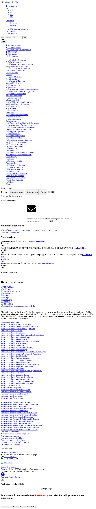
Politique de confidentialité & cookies (15, 442)
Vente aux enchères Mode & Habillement (16, 362)
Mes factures (12, 54)
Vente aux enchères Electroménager (14, 350)
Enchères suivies (14, 48)
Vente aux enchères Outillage (11, 331)
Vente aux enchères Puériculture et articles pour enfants (21, 371)
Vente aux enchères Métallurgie (12, 373)
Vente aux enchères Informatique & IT (15, 339)
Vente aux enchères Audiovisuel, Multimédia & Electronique (23, 352)
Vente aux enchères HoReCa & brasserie (16, 324)
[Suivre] (2, 246)
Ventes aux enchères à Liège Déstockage (16, 423)
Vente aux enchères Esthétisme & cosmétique (17, 348)
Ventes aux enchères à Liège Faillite (14, 406)
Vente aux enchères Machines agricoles (15, 379)
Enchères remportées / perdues (19, 50)
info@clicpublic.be (11, 452)
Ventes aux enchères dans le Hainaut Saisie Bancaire (20, 419)
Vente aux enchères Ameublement (13, 333)
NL (11, 15)
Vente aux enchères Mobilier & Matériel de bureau (19, 327)
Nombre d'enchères (16, 192)
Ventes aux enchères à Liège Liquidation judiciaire (19, 404)
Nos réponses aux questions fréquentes (15, 434)
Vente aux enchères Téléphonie (12, 369)
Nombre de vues (32, 192)
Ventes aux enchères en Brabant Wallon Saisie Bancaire (21, 425)
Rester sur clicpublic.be (10, 507)
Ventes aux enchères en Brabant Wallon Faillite (18, 402)
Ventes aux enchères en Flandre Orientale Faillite (19, 415)
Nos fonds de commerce (19, 29)
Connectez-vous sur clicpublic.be (13, 440)
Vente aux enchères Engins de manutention (17, 366)
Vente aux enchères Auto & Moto (13, 343)
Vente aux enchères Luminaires (12, 345)
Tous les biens (11, 31)
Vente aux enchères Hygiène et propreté (15, 358)
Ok (51, 221)
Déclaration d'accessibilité (10, 444)
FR (11, 13)
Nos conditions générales (10, 436)
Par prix (43, 192)
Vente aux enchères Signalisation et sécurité (17, 383)
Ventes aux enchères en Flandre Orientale (16, 392)
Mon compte (12, 52)
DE (11, 17)
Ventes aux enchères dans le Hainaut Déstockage (19, 413)
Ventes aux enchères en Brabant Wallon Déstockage (20, 430)
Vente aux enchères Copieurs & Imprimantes (17, 381)
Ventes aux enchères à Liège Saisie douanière (17, 417)
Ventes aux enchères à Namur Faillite (14, 411)
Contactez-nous (11, 33)
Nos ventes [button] (10, 21)
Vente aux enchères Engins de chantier (15, 375)
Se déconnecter (12, 56)
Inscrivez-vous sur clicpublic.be (12, 438)
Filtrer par (4, 196)
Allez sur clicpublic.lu (27, 507)
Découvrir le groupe (8, 467)
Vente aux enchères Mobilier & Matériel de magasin (20, 341)
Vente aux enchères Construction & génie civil (18, 329)
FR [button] (7, 8)
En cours (13, 23)
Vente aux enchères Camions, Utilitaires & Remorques (21, 354)
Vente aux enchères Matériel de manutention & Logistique (22, 335)
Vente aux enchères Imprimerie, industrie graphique (20, 364)
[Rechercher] (25, 37)
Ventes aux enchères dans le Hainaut (14, 394)
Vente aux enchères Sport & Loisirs (14, 356)
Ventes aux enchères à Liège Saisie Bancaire (17, 421)
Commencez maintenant (10, 232)
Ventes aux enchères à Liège (11, 396)
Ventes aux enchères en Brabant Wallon (15, 390)
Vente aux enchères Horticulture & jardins (16, 360)
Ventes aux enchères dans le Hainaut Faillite (17, 409)
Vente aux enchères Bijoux (11, 385)
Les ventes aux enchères (10, 322)
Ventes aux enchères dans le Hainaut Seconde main (20, 427)
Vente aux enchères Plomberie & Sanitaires (17, 377)
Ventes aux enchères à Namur (12, 398)
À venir (13, 25)
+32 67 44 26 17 (10, 457)
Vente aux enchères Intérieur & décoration (16, 337)
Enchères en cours (14, 46)
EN (11, 10)
